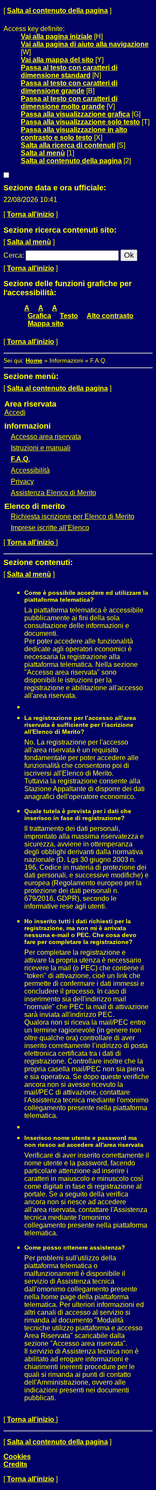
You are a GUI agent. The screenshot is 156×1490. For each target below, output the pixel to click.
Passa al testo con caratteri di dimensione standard (69, 71)
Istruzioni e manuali (41, 447)
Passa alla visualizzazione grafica (75, 114)
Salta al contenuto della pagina (57, 10)
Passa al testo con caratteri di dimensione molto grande (69, 102)
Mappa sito (46, 323)
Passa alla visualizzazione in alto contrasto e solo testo (74, 133)
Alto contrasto (110, 315)
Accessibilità (30, 470)
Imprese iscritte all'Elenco (50, 527)
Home (34, 360)
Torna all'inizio (30, 214)
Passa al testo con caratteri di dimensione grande (69, 87)
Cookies (17, 1456)
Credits (15, 1464)
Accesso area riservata (46, 436)
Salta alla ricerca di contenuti (68, 145)
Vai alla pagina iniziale (56, 36)
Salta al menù (43, 153)
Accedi (15, 412)
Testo (69, 315)
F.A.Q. (20, 459)
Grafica (39, 315)
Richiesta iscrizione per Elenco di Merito (72, 516)
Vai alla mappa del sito (57, 59)
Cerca (12, 255)
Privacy (22, 481)
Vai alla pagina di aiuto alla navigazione (85, 44)
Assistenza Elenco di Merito (53, 492)
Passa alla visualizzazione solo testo (80, 122)
